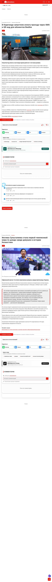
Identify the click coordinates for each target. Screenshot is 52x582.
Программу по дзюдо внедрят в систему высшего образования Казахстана (21, 329)
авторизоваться (13, 160)
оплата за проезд (38, 141)
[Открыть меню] (3, 2)
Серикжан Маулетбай (16, 22)
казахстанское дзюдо (38, 356)
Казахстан (14, 141)
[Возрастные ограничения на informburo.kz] (43, 2)
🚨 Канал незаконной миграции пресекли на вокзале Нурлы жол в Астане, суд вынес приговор (26, 198)
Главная (3, 9)
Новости (9, 9)
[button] (46, 5)
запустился (15, 116)
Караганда (6, 141)
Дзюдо (16, 356)
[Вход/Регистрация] (46, 2)
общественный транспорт (25, 141)
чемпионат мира (8, 356)
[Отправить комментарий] (47, 164)
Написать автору (46, 30)
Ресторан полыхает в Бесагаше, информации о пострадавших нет (19, 193)
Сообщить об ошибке (6, 119)
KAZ (49, 1)
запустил (29, 110)
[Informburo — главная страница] (9, 2)
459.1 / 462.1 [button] (7, 5)
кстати (13, 235)
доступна (40, 105)
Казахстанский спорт (26, 356)
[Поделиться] (49, 579)
